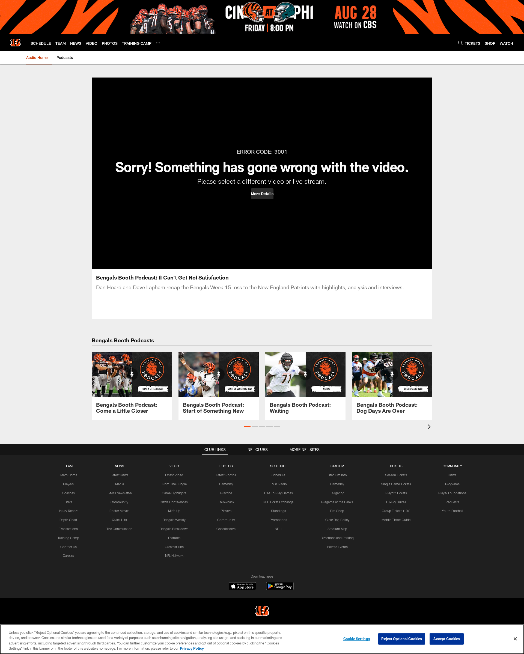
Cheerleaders (226, 529)
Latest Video (174, 475)
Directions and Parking (337, 538)
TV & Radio (278, 484)
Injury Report (68, 511)
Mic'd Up (174, 511)
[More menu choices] (158, 43)
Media (119, 484)
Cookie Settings (356, 639)
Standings (278, 511)
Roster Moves (119, 511)
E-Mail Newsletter (119, 493)
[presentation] (430, 427)
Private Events (337, 547)
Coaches (68, 493)
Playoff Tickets (396, 493)
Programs (452, 484)
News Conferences (174, 502)
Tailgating (337, 493)
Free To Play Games (278, 493)
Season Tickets (396, 475)
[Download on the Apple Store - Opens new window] (242, 586)
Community (119, 502)
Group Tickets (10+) (396, 511)
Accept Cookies (446, 639)
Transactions (68, 529)
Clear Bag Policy (337, 520)
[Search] (460, 42)
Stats (68, 502)
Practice (226, 493)
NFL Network (174, 555)
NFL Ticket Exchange (278, 502)
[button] (262, 193)
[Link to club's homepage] (15, 42)
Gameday (226, 484)
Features (174, 538)
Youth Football (452, 511)
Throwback (226, 502)
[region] (262, 639)
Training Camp (68, 538)
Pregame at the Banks (337, 502)
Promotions (278, 520)
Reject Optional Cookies (401, 639)
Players (68, 484)
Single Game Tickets (396, 484)
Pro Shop (337, 511)
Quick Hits (119, 520)
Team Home (68, 475)
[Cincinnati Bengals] (262, 611)
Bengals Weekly (174, 520)
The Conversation (119, 529)
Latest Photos (226, 475)
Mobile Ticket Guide (396, 520)
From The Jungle (174, 484)
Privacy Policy (192, 648)
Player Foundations (452, 493)
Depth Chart (68, 520)
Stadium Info (337, 475)
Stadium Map (337, 529)
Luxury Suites (396, 502)
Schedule (278, 475)
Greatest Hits (174, 547)
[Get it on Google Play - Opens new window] (280, 589)
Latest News (119, 475)
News (452, 475)
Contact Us (68, 547)
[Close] (515, 639)
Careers (68, 555)
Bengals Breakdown (174, 529)
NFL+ (278, 529)
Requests (452, 502)
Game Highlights (174, 493)
